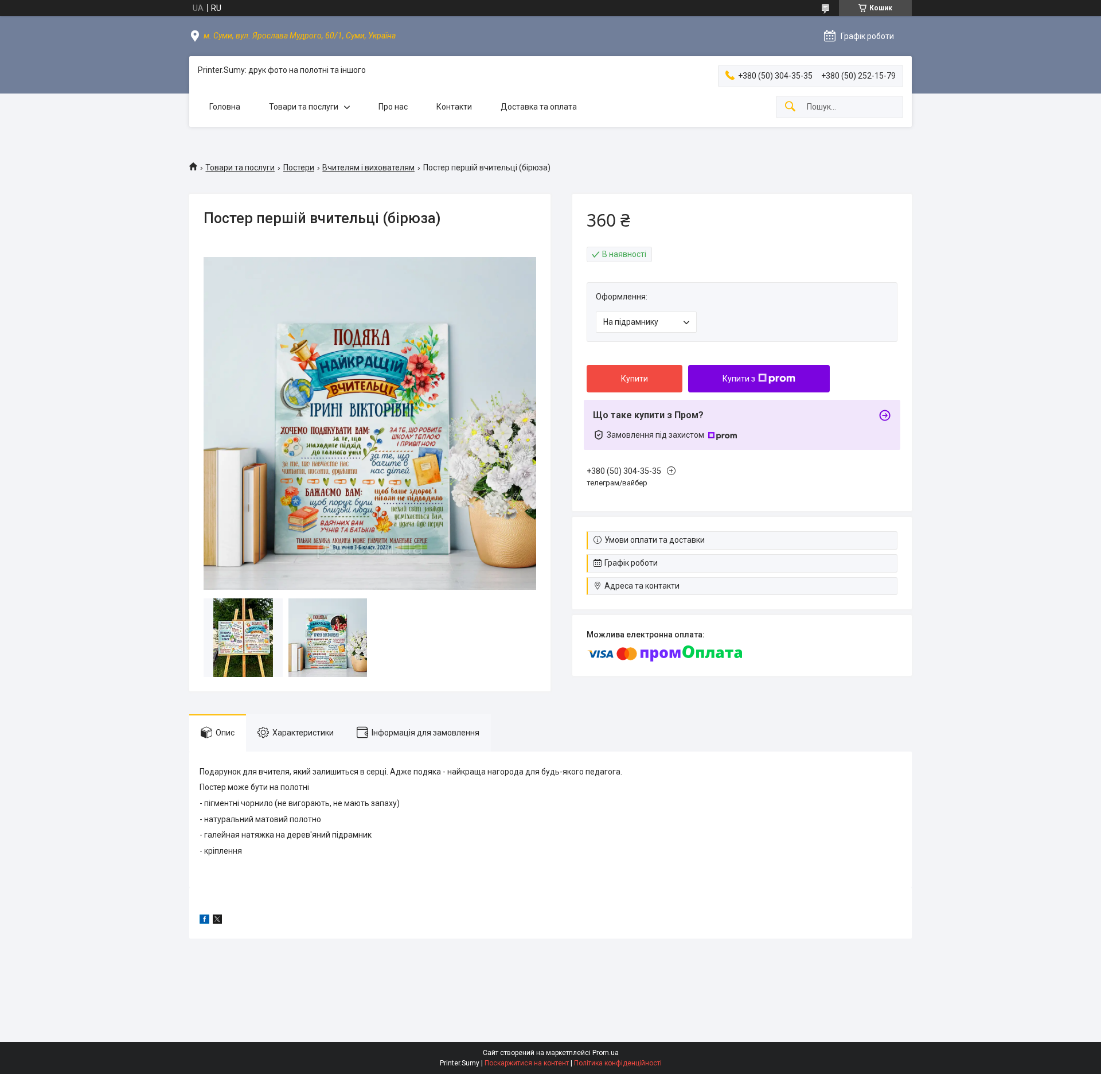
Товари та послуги (303, 106)
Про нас (393, 106)
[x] (217, 920)
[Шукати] (790, 107)
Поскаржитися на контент (527, 1063)
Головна (224, 106)
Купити (634, 378)
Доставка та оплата (539, 106)
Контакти (454, 106)
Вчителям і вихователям (368, 167)
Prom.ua (605, 1053)
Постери (298, 167)
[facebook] (204, 920)
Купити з (739, 378)
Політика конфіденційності (618, 1063)
